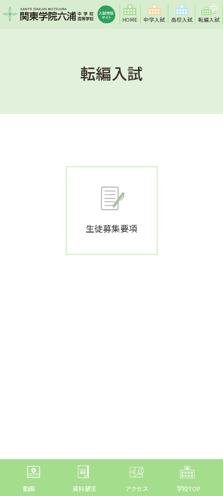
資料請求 (84, 488)
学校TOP (188, 488)
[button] (154, 14)
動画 (29, 488)
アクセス (136, 488)
